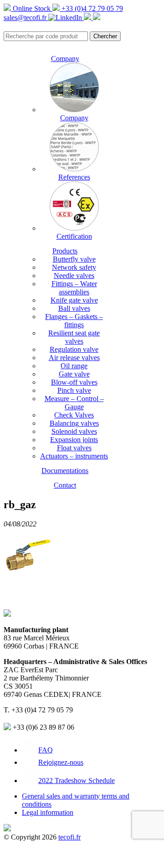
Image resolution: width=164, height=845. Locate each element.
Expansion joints (74, 439)
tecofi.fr (69, 837)
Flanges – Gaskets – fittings (74, 321)
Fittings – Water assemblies (74, 288)
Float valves (74, 448)
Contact (65, 485)
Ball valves (74, 308)
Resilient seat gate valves (74, 337)
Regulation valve (74, 349)
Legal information (47, 812)
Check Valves (74, 415)
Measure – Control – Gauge (74, 403)
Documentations (64, 470)
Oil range (74, 366)
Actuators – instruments (74, 456)
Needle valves (74, 275)
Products (64, 251)
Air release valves (74, 357)
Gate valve (74, 374)
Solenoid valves (74, 431)
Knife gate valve (74, 300)
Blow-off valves (74, 382)
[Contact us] (96, 17)
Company (65, 58)
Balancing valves (74, 423)
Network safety (74, 267)
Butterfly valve (74, 259)
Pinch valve (74, 390)
